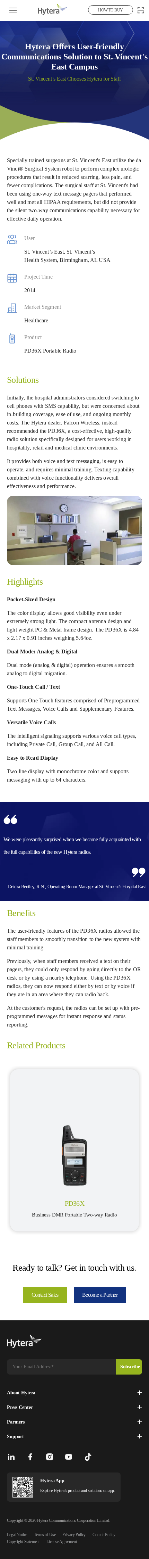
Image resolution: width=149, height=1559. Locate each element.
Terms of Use (44, 1534)
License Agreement (61, 1541)
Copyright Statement (23, 1541)
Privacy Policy (74, 1534)
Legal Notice (17, 1534)
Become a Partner (99, 1295)
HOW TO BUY (110, 10)
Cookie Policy (104, 1534)
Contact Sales (45, 1295)
